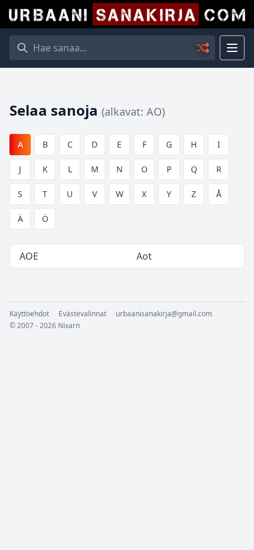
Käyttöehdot (29, 314)
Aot (144, 256)
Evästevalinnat (82, 314)
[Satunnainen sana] (203, 48)
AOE (28, 256)
